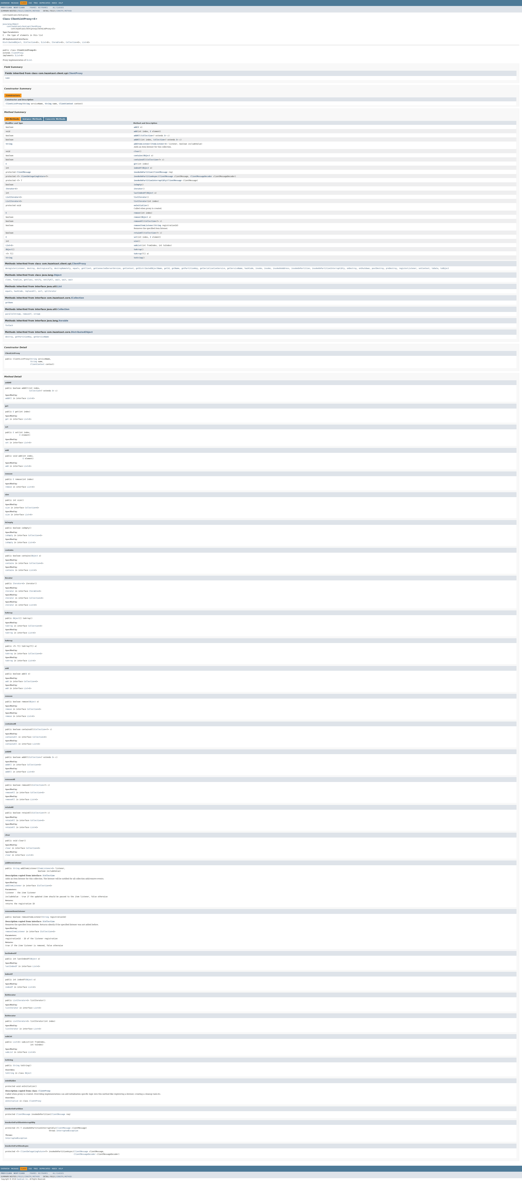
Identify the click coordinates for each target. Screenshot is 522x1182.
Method (36, 11)
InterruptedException (67, 1131)
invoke (258, 268)
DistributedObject (12, 42)
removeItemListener (143, 225)
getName (175, 268)
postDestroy (378, 268)
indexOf (137, 168)
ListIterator (12, 197)
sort (40, 291)
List (84, 42)
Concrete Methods (55, 119)
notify (38, 280)
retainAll (139, 233)
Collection (71, 42)
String (26, 104)
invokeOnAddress (281, 268)
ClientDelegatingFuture (33, 176)
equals (76, 268)
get (135, 164)
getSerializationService (212, 268)
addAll (137, 135)
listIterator (140, 197)
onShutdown (364, 268)
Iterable (56, 42)
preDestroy (391, 268)
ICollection (29, 42)
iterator (138, 189)
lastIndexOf (140, 193)
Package (15, 3)
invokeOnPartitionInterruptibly (150, 180)
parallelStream (13, 314)
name (7, 78)
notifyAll (48, 280)
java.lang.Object (10, 24)
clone (8, 280)
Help (61, 3)
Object (147, 155)
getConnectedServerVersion (107, 268)
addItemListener (142, 144)
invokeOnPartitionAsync (146, 176)
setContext (424, 268)
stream (37, 314)
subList (137, 245)
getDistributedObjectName (149, 268)
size (136, 241)
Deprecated (44, 3)
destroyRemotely (62, 268)
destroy (31, 268)
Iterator (10, 189)
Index (54, 3)
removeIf (27, 314)
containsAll (140, 160)
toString (138, 258)
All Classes (58, 8)
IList (43, 42)
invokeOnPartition (143, 172)
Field (20, 11)
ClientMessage (24, 172)
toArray (137, 249)
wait (57, 280)
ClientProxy (17, 53)
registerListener (407, 268)
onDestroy (352, 268)
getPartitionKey (189, 268)
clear (136, 151)
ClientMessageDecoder (201, 176)
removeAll (139, 221)
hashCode (249, 268)
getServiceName (234, 268)
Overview (5, 3)
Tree (36, 3)
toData (435, 268)
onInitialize (140, 205)
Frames (33, 8)
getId (167, 268)
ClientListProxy (14, 104)
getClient (86, 268)
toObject (444, 268)
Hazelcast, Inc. (23, 1179)
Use (30, 3)
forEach (9, 325)
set (135, 237)
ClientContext (66, 104)
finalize (17, 280)
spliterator (50, 291)
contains (138, 155)
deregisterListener (15, 268)
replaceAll (30, 291)
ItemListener (157, 144)
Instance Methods (32, 119)
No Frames (43, 8)
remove (137, 213)
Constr (27, 11)
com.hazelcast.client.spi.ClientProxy (24, 26)
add (135, 127)
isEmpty (137, 185)
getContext (128, 268)
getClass (28, 280)
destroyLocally (44, 268)
